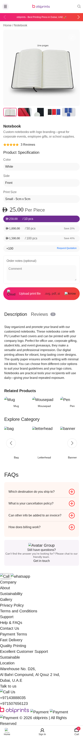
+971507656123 (14, 703)
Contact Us (9, 628)
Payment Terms (13, 634)
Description (15, 314)
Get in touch (41, 560)
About (5, 588)
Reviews (42, 314)
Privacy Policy (12, 605)
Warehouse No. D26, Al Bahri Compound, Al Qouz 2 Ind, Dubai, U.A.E (30, 675)
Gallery (6, 599)
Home (7, 25)
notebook (20, 25)
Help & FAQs (11, 622)
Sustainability (11, 594)
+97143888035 (13, 698)
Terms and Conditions (18, 611)
